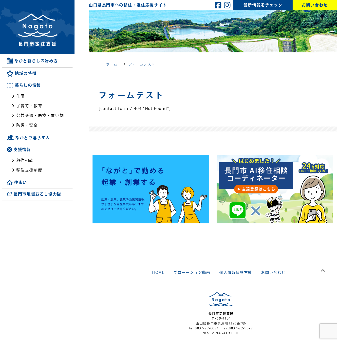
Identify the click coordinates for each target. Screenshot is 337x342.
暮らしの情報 (28, 85)
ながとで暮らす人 (32, 138)
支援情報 (22, 149)
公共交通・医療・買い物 (40, 115)
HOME (158, 272)
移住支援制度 (29, 170)
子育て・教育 (29, 106)
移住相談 (25, 160)
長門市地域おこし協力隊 (37, 194)
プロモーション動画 (191, 272)
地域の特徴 (26, 74)
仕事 (20, 96)
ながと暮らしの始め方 (36, 61)
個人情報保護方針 (235, 272)
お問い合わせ (273, 272)
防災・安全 (27, 125)
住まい (20, 183)
